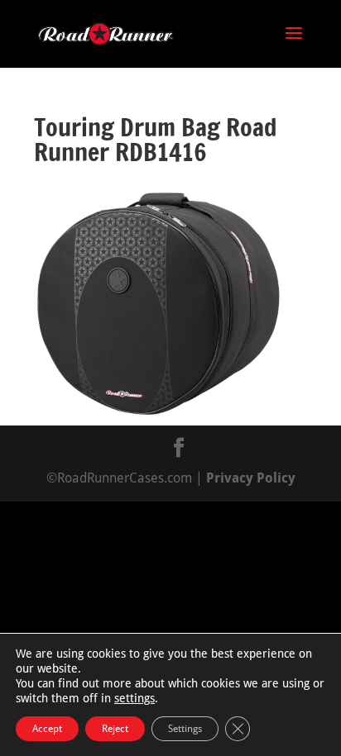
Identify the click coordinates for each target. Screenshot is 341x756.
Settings (185, 729)
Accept (47, 729)
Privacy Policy (250, 478)
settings (134, 698)
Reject (115, 729)
